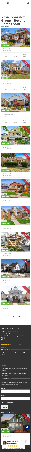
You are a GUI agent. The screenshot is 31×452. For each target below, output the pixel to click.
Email (3, 395)
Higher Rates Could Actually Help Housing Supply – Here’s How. (14, 374)
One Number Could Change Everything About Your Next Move (14, 369)
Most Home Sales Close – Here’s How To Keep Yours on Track (15, 364)
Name (3, 388)
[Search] (28, 3)
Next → (19, 317)
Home (2, 26)
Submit (5, 407)
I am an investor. (8, 402)
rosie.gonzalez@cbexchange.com (11, 340)
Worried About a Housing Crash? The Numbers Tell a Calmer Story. (15, 359)
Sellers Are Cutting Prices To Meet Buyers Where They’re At (14, 354)
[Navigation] (3, 3)
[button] (27, 427)
